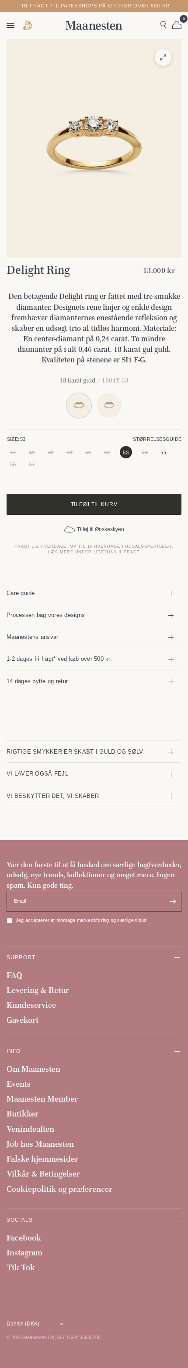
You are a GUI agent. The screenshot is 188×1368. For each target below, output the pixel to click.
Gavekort (22, 1020)
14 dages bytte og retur (37, 681)
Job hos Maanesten (40, 1144)
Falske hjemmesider (42, 1159)
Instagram (24, 1253)
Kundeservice (31, 1005)
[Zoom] (163, 57)
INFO (14, 1051)
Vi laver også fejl (37, 773)
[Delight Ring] (109, 405)
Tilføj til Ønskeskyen (100, 529)
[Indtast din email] (172, 901)
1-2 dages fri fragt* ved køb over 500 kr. (59, 659)
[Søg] (163, 25)
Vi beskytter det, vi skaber (53, 796)
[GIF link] (28, 25)
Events (19, 1084)
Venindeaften (30, 1129)
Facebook (24, 1238)
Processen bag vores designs (46, 615)
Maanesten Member (42, 1099)
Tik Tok (21, 1267)
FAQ (14, 975)
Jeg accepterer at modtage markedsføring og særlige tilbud (81, 920)
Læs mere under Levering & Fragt (93, 552)
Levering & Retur (38, 990)
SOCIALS (20, 1220)
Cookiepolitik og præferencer (59, 1189)
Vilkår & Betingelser (43, 1174)
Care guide (21, 593)
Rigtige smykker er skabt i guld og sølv (75, 751)
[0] (175, 25)
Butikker (22, 1114)
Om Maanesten (33, 1069)
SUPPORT (21, 957)
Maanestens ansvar (33, 637)
